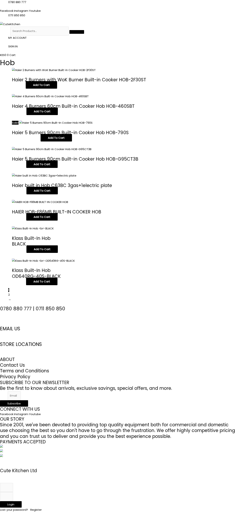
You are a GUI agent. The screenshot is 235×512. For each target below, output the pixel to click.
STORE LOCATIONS (21, 344)
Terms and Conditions (24, 371)
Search (5, 31)
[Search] (76, 32)
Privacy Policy (15, 376)
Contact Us (12, 365)
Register (36, 510)
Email (4, 395)
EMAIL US (10, 328)
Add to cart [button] (41, 85)
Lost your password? (14, 510)
